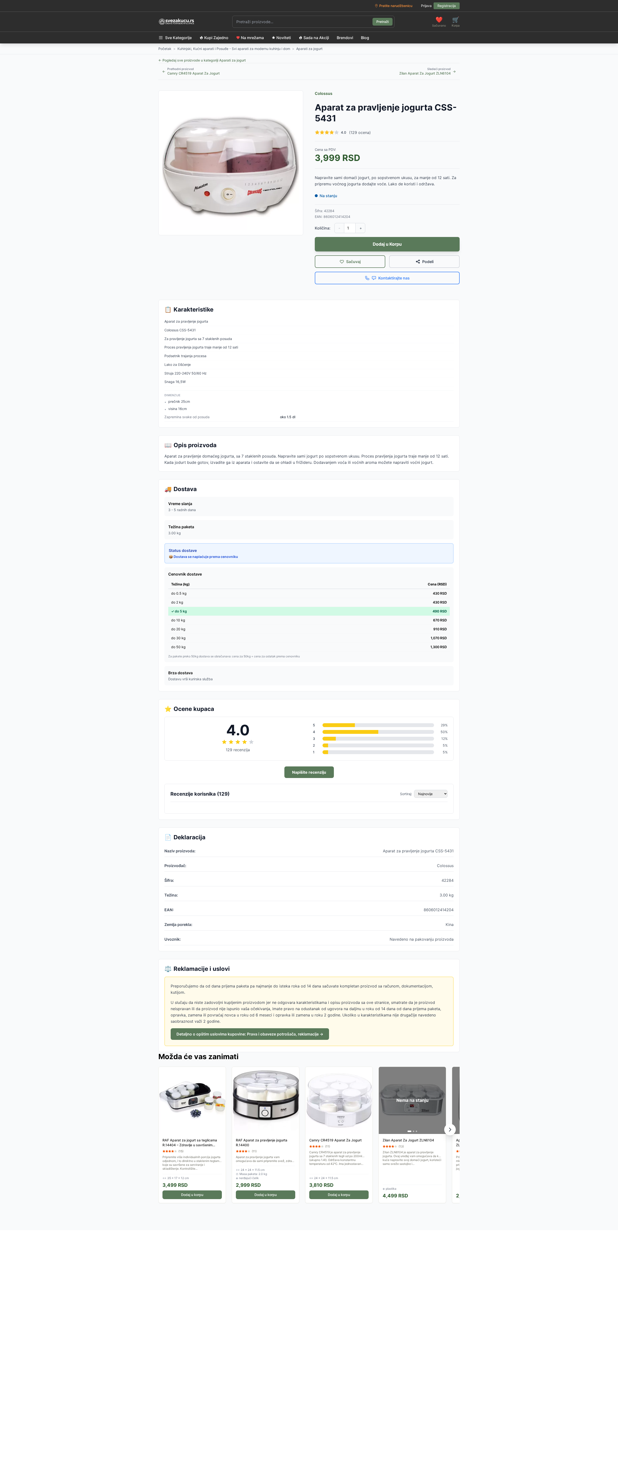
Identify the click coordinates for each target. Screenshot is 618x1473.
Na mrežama (252, 37)
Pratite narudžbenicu (395, 6)
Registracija (446, 6)
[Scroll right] (450, 1129)
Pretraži (382, 22)
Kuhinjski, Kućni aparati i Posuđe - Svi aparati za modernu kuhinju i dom (233, 49)
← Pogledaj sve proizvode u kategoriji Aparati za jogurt (202, 60)
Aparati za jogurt (309, 49)
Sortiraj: (406, 794)
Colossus (323, 93)
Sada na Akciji (316, 37)
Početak (164, 49)
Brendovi (345, 37)
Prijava (426, 6)
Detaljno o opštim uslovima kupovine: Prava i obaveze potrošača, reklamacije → (249, 1034)
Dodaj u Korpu (387, 244)
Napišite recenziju (309, 772)
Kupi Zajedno (216, 37)
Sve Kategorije (178, 37)
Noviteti (283, 37)
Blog (365, 37)
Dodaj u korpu (192, 1195)
